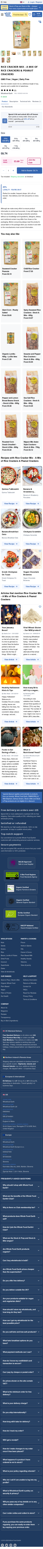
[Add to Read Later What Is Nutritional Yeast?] (40, 729)
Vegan (3, 989)
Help (5, 2)
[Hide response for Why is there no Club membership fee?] (38, 1207)
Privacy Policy (28, 996)
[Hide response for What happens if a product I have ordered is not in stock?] (38, 1461)
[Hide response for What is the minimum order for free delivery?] (38, 1393)
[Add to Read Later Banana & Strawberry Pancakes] (40, 468)
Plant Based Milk (26, 955)
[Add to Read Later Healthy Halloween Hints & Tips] (18, 667)
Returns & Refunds (29, 983)
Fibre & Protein (6, 993)
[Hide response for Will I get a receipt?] (38, 1440)
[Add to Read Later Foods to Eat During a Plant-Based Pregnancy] (18, 729)
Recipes (4, 1014)
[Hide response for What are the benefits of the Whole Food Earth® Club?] (38, 1197)
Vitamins (24, 962)
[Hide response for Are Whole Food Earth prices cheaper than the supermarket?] (38, 1270)
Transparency (5, 1017)
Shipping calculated (17, 176)
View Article (9, 659)
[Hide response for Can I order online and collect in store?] (38, 1513)
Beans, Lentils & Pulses (9, 955)
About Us (4, 1007)
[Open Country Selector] (23, 2)
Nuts (2, 942)
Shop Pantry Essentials (11, 201)
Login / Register (36, 2)
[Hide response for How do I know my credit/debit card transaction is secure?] (38, 1362)
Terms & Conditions (30, 999)
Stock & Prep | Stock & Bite (10, 980)
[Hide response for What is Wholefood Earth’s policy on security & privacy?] (38, 1492)
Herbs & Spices (26, 946)
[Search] (26, 14)
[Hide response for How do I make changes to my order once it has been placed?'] (38, 1450)
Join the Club (31, 161)
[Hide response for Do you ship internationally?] (38, 1412)
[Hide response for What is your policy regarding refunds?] (38, 1471)
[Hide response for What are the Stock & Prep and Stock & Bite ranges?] (38, 1239)
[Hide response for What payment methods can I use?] (38, 1352)
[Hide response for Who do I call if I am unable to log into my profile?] (38, 1481)
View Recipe (9, 503)
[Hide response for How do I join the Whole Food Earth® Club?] (38, 1228)
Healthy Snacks (26, 958)
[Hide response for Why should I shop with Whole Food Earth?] (38, 1186)
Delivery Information (30, 980)
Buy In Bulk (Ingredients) (9, 1020)
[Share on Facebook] (2, 1545)
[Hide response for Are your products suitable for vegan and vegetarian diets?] (38, 1300)
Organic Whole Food (8, 983)
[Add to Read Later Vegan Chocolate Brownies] (40, 551)
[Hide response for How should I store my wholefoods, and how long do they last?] (38, 1311)
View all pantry (26, 965)
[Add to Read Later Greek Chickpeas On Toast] (18, 551)
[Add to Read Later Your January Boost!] (18, 607)
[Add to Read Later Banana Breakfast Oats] (18, 511)
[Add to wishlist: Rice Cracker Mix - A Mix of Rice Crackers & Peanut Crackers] (39, 21)
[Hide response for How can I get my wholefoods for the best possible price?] (38, 1322)
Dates (3, 968)
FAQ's (25, 989)
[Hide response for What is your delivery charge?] (38, 1403)
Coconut (4, 962)
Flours (23, 942)
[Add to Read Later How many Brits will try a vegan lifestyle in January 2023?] (40, 667)
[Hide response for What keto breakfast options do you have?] (38, 1342)
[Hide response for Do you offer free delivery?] (38, 1280)
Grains (3, 949)
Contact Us (27, 986)
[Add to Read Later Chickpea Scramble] (40, 511)
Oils (22, 949)
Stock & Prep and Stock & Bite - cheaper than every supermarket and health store (20, 7)
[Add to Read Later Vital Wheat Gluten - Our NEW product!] (40, 607)
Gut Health (4, 996)
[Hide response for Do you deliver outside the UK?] (38, 1290)
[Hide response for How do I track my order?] (38, 1431)
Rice (2, 952)
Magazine (4, 1011)
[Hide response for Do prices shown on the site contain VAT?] (38, 1382)
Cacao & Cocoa (26, 952)
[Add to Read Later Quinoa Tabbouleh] (18, 468)
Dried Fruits (5, 958)
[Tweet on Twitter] (6, 1545)
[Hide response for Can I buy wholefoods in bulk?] (38, 1260)
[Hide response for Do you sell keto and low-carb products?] (38, 1332)
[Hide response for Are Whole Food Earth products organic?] (38, 1250)
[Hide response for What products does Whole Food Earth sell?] (38, 1217)
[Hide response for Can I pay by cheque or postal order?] (38, 1372)
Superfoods (5, 965)
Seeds (3, 946)
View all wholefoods (8, 971)
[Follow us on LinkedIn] (15, 1545)
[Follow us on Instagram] (10, 1545)
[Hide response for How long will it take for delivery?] (38, 1421)
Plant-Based (5, 986)
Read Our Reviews (29, 993)
